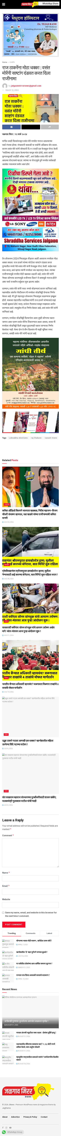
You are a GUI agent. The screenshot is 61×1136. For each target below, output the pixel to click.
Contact (44, 1117)
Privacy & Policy (30, 1117)
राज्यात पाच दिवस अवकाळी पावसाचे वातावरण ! (33, 975)
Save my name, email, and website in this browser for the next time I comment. (31, 914)
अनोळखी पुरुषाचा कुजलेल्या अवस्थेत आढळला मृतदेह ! (26, 1021)
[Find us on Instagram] (6, 1127)
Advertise (15, 1117)
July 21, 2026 (8, 635)
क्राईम (7, 565)
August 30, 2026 (24, 1064)
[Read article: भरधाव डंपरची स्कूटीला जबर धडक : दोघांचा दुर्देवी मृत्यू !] (8, 1035)
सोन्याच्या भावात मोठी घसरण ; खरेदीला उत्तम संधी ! (34, 940)
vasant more (51, 438)
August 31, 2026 (12, 1025)
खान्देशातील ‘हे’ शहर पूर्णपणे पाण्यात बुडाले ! (31, 952)
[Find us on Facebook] (2, 1127)
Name (6, 872)
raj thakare (36, 438)
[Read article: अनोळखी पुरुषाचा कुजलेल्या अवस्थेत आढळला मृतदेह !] (30, 1016)
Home (4, 62)
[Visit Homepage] (30, 4)
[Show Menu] (3, 4)
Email (6, 885)
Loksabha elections (18, 438)
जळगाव (7, 504)
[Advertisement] (30, 448)
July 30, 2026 (8, 522)
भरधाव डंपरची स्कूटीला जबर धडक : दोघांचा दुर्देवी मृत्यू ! (36, 1032)
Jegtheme (6, 1108)
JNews (11, 1105)
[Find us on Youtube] (10, 1127)
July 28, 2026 (8, 579)
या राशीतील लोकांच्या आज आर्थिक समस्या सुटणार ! (34, 963)
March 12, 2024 (12, 90)
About (4, 1117)
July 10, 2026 (8, 692)
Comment (8, 835)
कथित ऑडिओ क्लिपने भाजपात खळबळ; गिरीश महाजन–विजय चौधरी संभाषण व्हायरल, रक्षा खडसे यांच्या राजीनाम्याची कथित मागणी (29, 514)
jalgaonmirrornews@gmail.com (26, 86)
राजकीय (12, 62)
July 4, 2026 (8, 748)
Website (6, 899)
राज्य (6, 621)
